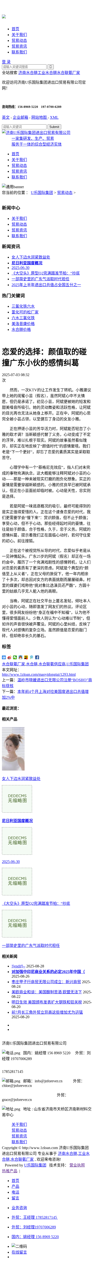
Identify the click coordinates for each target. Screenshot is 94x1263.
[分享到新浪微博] (9, 657)
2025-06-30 (20, 268)
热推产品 (9, 1171)
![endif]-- (18, 966)
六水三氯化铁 (23, 318)
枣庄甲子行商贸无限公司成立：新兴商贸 (46, 982)
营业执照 (77, 1165)
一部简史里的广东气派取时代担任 (40, 279)
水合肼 (32, 664)
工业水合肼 (47, 73)
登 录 (6, 62)
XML (54, 117)
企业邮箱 (20, 117)
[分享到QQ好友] (21, 657)
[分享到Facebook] (37, 657)
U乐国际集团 (42, 193)
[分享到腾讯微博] (32, 657)
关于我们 (19, 35)
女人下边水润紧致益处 (31, 257)
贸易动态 (19, 40)
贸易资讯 (19, 46)
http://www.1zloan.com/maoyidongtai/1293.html (39, 674)
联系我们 (19, 52)
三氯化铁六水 (23, 306)
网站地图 (39, 117)
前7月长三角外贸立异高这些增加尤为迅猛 (47, 1012)
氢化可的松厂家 (25, 312)
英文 (6, 117)
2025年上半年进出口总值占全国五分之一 (46, 285)
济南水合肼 (28, 73)
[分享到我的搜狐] (26, 657)
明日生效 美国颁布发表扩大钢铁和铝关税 (47, 1002)
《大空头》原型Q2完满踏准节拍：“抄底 (46, 273)
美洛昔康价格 (23, 324)
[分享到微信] (15, 657)
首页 (15, 29)
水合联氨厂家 (68, 73)
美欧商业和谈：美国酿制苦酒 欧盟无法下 (47, 992)
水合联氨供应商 (52, 664)
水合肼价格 (21, 329)
